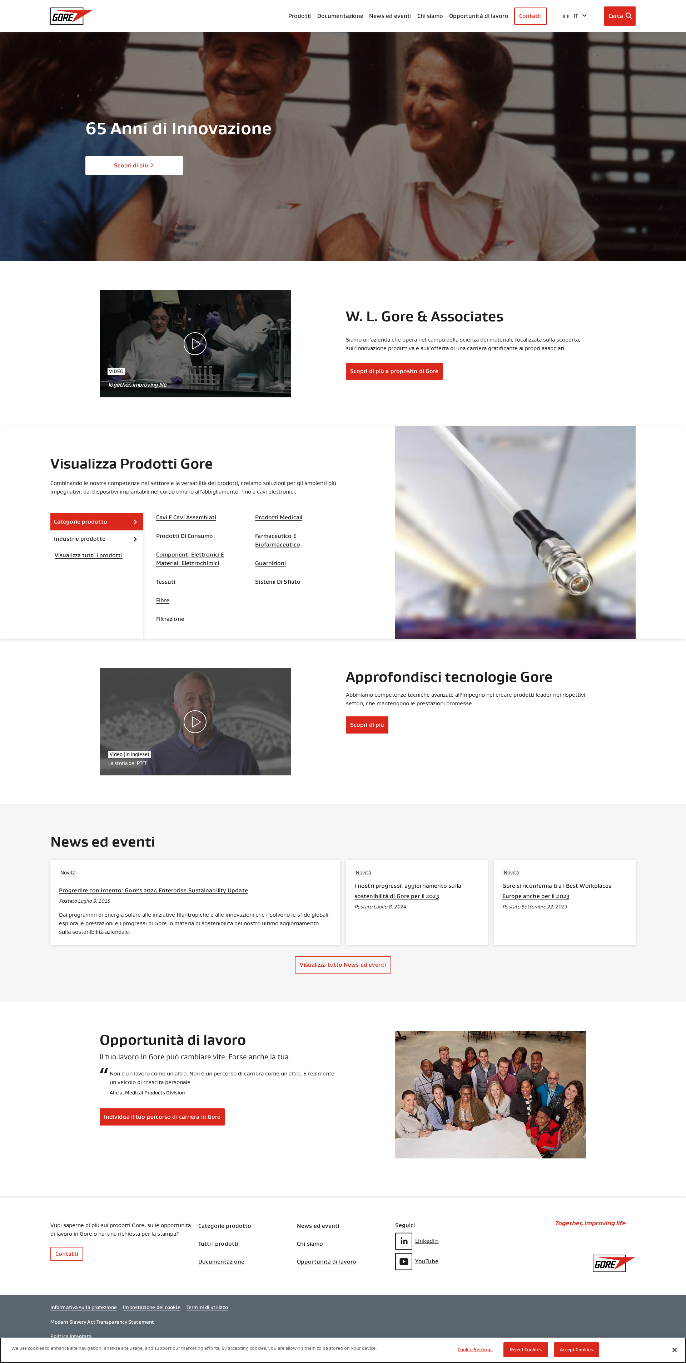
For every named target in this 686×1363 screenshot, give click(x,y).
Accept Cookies (576, 1349)
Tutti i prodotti (218, 1244)
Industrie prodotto (80, 539)
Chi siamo (430, 16)
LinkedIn (427, 1241)
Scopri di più (131, 165)
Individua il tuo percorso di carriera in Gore (162, 1117)
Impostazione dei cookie (151, 1307)
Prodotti (300, 16)
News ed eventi (390, 16)
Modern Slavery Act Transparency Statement (102, 1322)
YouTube (427, 1261)
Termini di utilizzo (207, 1307)
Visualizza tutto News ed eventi (343, 965)
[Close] (674, 1350)
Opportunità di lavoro (326, 1262)
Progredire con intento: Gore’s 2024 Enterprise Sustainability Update (153, 890)
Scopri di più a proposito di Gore (394, 371)
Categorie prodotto (80, 522)
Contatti (530, 16)
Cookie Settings (475, 1349)
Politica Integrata (71, 1336)
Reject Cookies (526, 1349)
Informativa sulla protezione (83, 1307)
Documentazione (221, 1262)
